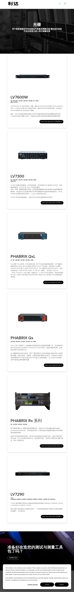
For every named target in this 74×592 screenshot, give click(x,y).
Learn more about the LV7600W (50, 122)
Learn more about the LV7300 (51, 203)
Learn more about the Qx (53, 365)
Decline (62, 584)
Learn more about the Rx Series (51, 446)
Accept (47, 584)
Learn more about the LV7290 (51, 516)
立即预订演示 (13, 558)
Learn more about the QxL (52, 282)
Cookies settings (32, 584)
